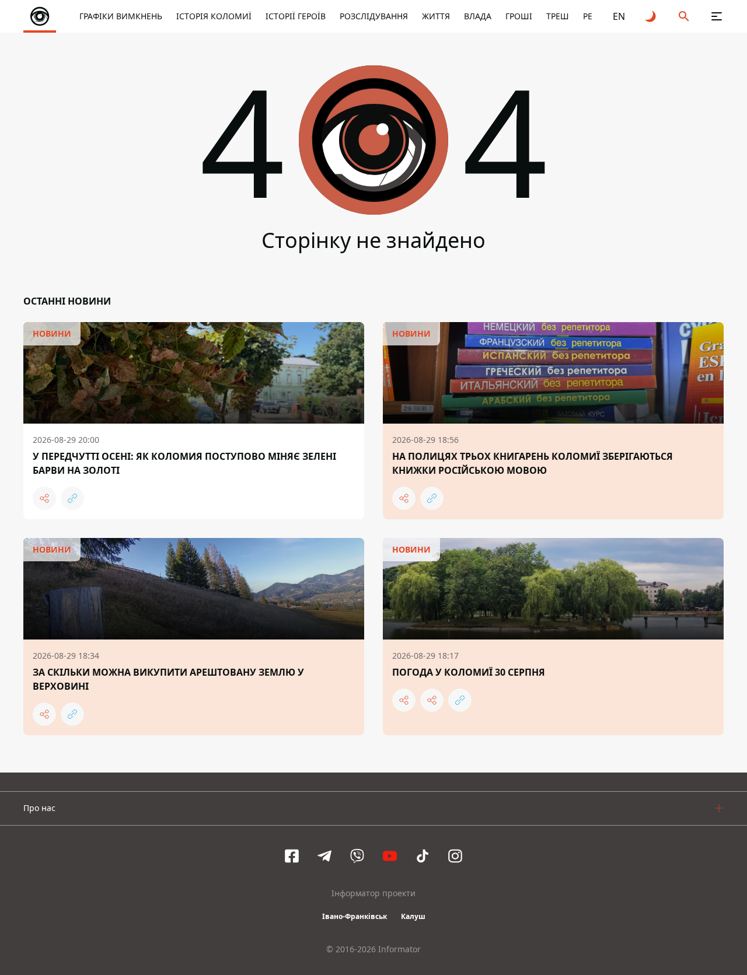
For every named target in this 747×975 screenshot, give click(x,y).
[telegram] (324, 856)
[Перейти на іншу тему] (651, 16)
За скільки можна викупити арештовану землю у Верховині (168, 679)
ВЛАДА (477, 16)
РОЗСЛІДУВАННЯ (374, 16)
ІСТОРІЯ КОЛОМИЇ (214, 16)
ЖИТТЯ (436, 16)
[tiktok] (423, 856)
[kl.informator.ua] (39, 16)
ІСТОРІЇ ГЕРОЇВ (296, 16)
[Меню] (717, 16)
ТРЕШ (557, 16)
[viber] (357, 856)
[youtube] (390, 856)
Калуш (413, 916)
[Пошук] (684, 16)
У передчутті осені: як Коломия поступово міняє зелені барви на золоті (184, 463)
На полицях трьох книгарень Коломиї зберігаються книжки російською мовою (532, 463)
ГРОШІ (518, 16)
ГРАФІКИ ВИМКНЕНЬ (120, 16)
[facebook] (292, 856)
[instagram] (455, 856)
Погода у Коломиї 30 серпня (468, 672)
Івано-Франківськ (354, 916)
